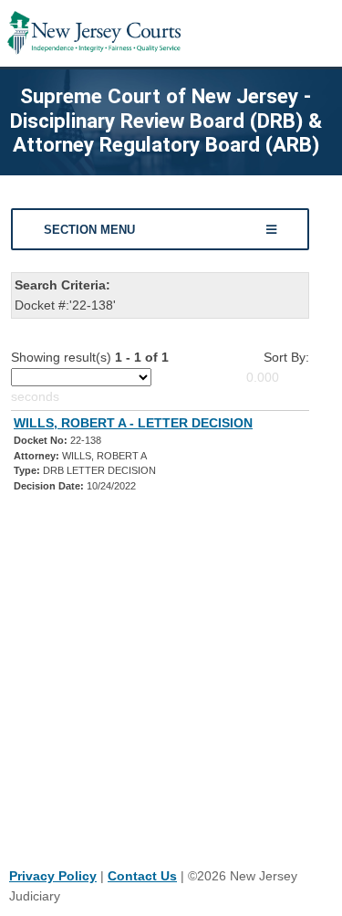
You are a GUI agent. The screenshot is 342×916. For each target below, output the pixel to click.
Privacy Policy (53, 876)
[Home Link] (94, 33)
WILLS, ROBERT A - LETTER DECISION (133, 423)
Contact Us (142, 876)
